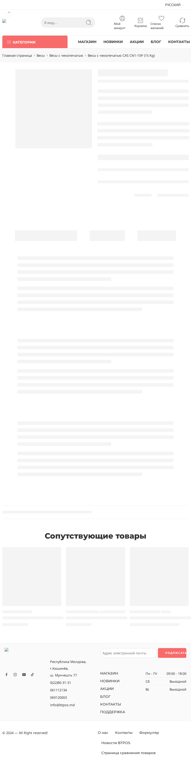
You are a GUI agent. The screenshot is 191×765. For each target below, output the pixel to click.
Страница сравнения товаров (128, 753)
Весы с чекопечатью (66, 55)
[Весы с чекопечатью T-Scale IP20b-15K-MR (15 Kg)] (159, 576)
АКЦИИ (137, 42)
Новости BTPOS (115, 743)
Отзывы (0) (156, 235)
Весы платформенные (82, 611)
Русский (173, 4)
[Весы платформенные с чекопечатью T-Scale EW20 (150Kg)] (95, 576)
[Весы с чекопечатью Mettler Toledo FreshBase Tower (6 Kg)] (31, 576)
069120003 (58, 697)
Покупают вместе (46, 235)
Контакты (124, 733)
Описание (107, 235)
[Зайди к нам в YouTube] (24, 674)
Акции (166, 611)
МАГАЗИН (87, 42)
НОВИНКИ (113, 42)
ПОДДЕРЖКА (112, 712)
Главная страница (17, 55)
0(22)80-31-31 (60, 682)
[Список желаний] (54, 554)
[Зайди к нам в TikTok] (32, 674)
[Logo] (25, 658)
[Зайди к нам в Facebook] (6, 674)
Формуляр (149, 733)
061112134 (58, 690)
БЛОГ (156, 42)
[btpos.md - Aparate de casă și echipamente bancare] (12, 22)
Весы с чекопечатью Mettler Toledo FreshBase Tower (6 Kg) (60, 617)
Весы (41, 55)
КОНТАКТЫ (179, 42)
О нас (103, 733)
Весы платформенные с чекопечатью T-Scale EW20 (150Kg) (124, 617)
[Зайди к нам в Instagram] (15, 674)
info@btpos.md (62, 704)
